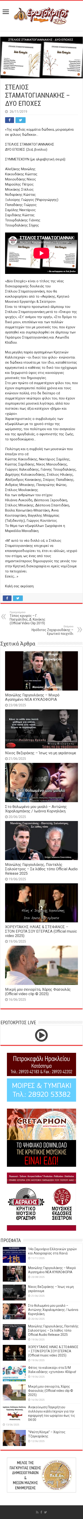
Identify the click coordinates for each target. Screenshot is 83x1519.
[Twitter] (45, 1512)
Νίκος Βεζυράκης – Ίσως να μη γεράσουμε (40, 753)
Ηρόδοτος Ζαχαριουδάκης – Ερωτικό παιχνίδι (52, 630)
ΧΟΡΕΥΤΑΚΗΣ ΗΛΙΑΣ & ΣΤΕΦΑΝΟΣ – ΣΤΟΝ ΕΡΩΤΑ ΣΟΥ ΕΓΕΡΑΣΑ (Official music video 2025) (41, 931)
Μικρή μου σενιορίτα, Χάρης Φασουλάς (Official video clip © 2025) (38, 991)
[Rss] (37, 1512)
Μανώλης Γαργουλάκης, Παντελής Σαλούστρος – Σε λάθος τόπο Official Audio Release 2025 (41, 869)
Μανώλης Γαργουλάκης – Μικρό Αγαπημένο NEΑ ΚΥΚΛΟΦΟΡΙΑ (32, 697)
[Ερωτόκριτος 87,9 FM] (41, 15)
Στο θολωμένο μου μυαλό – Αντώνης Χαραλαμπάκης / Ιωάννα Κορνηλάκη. (36, 808)
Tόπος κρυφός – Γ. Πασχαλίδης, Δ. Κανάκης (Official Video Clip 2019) (27, 618)
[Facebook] (41, 1512)
